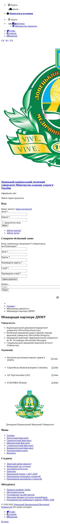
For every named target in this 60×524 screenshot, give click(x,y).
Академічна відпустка (17, 469)
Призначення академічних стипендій (24, 479)
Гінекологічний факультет (19, 440)
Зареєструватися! (24, 209)
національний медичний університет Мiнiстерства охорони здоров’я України (27, 184)
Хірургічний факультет (18, 438)
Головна (11, 435)
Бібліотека (19, 23)
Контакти (11, 453)
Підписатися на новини (21, 13)
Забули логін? (13, 233)
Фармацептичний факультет (20, 448)
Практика (11, 471)
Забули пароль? (14, 230)
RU (7, 40)
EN (11, 40)
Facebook (12, 33)
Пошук (5, 290)
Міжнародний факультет (18, 443)
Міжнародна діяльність (26, 26)
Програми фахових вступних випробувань (27, 497)
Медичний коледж (15, 492)
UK (3, 40)
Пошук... (5, 284)
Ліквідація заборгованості (19, 464)
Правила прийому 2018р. (19, 489)
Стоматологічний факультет (20, 445)
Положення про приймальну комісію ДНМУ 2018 (30, 500)
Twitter (12, 31)
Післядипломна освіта (17, 450)
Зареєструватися (9, 279)
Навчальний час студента (19, 466)
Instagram (13, 36)
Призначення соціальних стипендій (24, 476)
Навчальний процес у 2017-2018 (22, 474)
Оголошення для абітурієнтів (20, 495)
